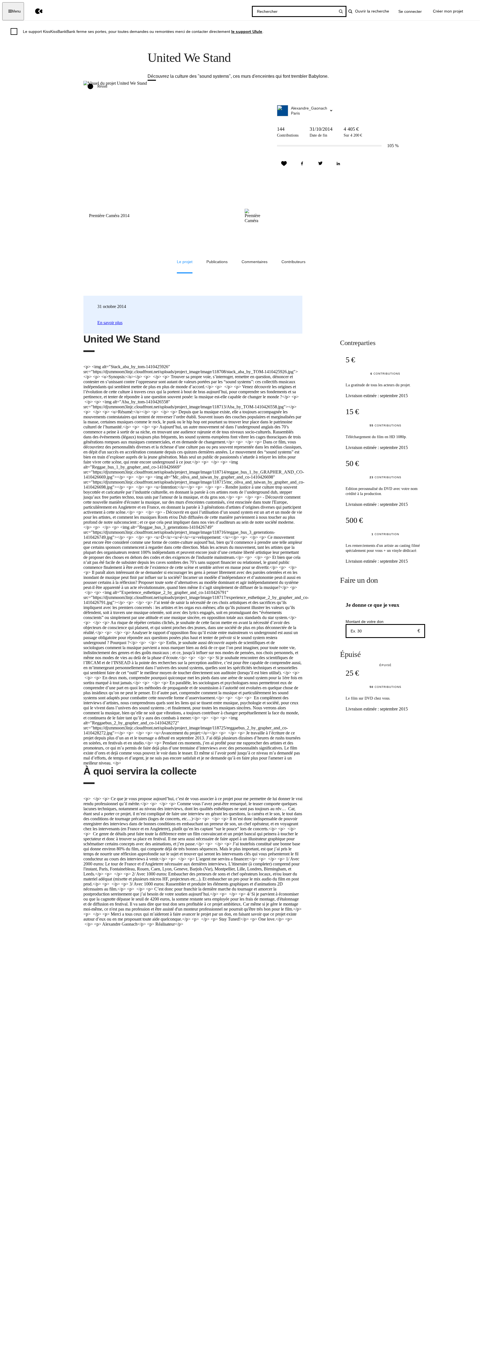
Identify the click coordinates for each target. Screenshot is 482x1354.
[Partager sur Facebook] (302, 164)
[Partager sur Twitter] (320, 164)
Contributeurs (293, 261)
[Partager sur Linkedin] (338, 164)
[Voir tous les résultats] (340, 11)
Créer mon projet (448, 11)
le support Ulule (246, 31)
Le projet (184, 261)
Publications (217, 261)
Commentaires (254, 261)
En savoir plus (109, 322)
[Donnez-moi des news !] (284, 164)
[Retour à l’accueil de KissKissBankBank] (34, 11)
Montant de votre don (365, 621)
